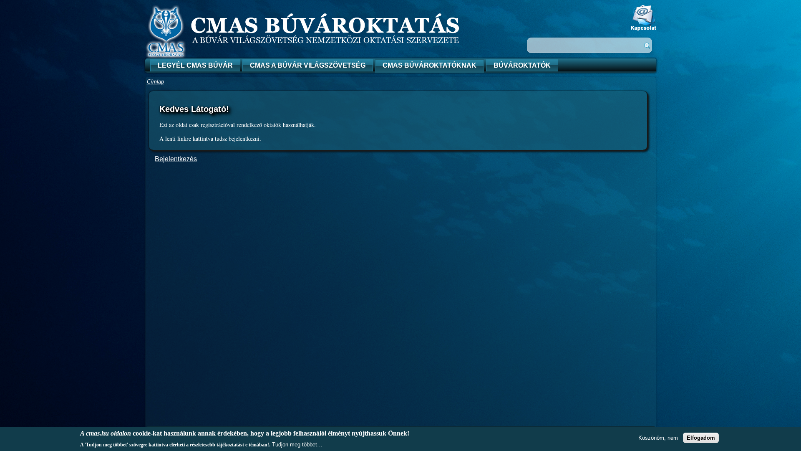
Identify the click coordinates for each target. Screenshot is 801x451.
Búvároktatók (522, 65)
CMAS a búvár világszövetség (307, 65)
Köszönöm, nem (658, 437)
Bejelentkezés (176, 158)
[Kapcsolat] (643, 29)
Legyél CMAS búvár (195, 65)
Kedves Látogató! (194, 109)
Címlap (155, 82)
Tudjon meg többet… (297, 444)
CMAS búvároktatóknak (429, 65)
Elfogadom (701, 437)
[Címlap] (165, 57)
